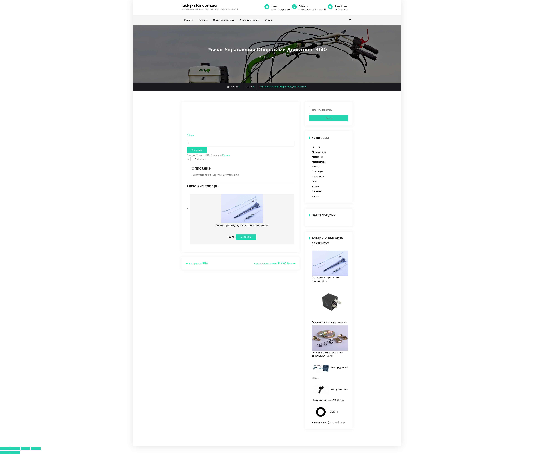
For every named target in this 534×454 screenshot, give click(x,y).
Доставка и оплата (249, 19)
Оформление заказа (223, 19)
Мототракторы (319, 161)
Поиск (329, 118)
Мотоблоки (317, 156)
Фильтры (316, 196)
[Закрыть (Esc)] (5, 448)
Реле (314, 181)
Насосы (316, 166)
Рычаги (226, 155)
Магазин (188, 19)
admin (269, 57)
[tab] (241, 159)
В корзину (197, 150)
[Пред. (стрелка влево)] (5, 452)
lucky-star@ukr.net (280, 9)
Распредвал (318, 176)
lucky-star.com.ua (199, 5)
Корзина (203, 19)
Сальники (316, 191)
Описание (200, 159)
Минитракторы (319, 151)
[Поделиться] (15, 448)
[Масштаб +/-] (36, 448)
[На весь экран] (25, 448)
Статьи (268, 19)
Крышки (316, 146)
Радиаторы (317, 171)
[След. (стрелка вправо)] (15, 452)
